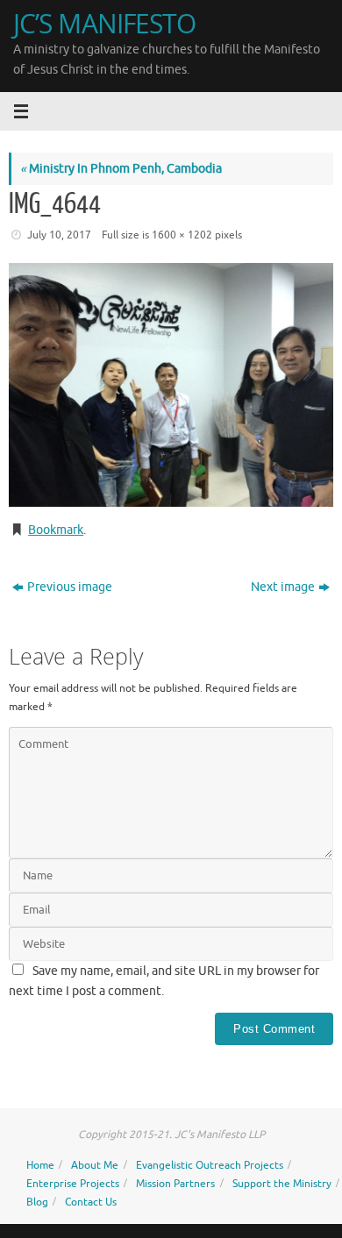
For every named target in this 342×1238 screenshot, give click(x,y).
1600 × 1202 (182, 235)
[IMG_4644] (171, 385)
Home (40, 1165)
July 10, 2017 (59, 235)
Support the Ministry (281, 1184)
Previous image (69, 587)
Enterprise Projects (72, 1184)
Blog (37, 1202)
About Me (94, 1165)
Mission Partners (175, 1184)
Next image (283, 587)
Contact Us (91, 1202)
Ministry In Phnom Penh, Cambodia (121, 168)
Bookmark (55, 530)
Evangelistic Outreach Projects (209, 1165)
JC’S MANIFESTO (104, 23)
